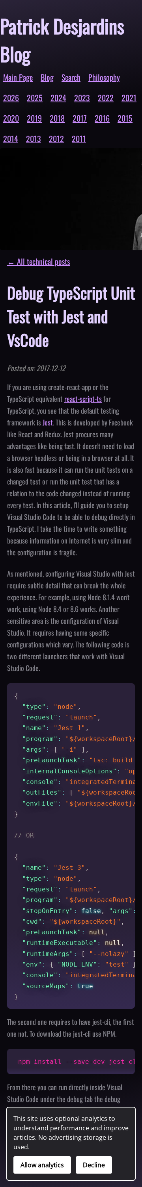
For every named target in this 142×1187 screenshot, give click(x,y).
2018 (57, 118)
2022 (106, 98)
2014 (10, 138)
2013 (33, 138)
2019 (34, 118)
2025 (35, 98)
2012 (56, 138)
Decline (94, 1165)
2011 (79, 138)
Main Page (18, 77)
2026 (11, 98)
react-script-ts (83, 399)
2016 (102, 118)
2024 (58, 98)
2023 (82, 98)
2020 (11, 118)
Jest (48, 422)
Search (71, 77)
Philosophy (104, 77)
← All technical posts (38, 261)
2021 (128, 98)
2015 (125, 118)
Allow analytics (42, 1165)
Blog (47, 77)
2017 (80, 118)
